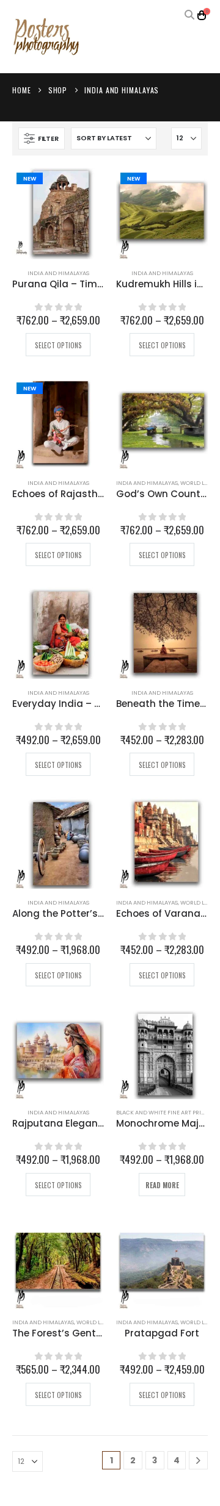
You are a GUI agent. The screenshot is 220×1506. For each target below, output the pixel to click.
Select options (58, 345)
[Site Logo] (45, 37)
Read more (162, 1185)
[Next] (198, 1460)
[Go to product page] (162, 423)
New (29, 178)
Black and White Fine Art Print (162, 1112)
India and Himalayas (58, 273)
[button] (189, 15)
